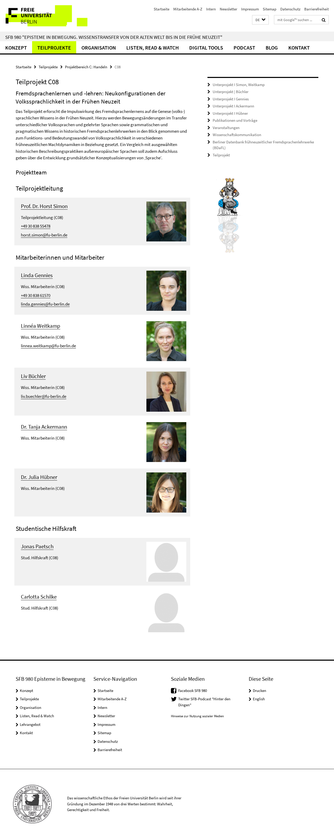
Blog (272, 47)
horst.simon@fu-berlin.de (44, 235)
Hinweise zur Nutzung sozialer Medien (197, 716)
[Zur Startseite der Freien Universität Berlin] (43, 15)
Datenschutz (290, 9)
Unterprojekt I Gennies (231, 98)
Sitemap (269, 9)
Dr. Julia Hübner (39, 477)
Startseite (161, 9)
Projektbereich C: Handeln (86, 66)
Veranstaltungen (226, 127)
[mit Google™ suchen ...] (324, 20)
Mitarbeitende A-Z (187, 9)
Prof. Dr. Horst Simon (44, 206)
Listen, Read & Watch (152, 47)
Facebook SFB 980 (192, 690)
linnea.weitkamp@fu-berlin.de (48, 346)
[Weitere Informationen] (166, 221)
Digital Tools (206, 47)
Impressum (250, 9)
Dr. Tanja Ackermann (44, 426)
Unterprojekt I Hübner (230, 113)
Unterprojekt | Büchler (230, 91)
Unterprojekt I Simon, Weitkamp (239, 84)
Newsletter (228, 9)
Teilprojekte (54, 47)
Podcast (244, 47)
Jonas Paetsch (37, 546)
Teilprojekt (221, 155)
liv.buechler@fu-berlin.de (43, 396)
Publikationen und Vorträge (235, 120)
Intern (211, 9)
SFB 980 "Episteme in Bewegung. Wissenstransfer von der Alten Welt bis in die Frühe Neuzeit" (113, 37)
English (259, 698)
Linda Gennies (37, 275)
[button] (260, 20)
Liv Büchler (33, 376)
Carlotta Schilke (39, 596)
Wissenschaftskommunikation (237, 134)
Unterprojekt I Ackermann (233, 106)
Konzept (16, 47)
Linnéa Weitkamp (40, 325)
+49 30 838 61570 (35, 295)
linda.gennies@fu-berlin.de (45, 304)
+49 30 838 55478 (35, 226)
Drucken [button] (259, 690)
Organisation (98, 47)
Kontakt (299, 47)
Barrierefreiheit (316, 9)
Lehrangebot (30, 724)
